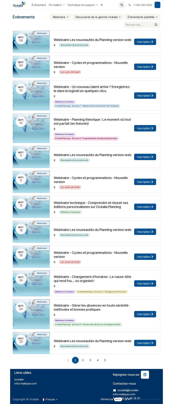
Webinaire (59, 17)
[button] (121, 4)
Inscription (144, 41)
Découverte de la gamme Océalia (96, 17)
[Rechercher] (156, 25)
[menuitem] (38, 5)
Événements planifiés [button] (141, 17)
